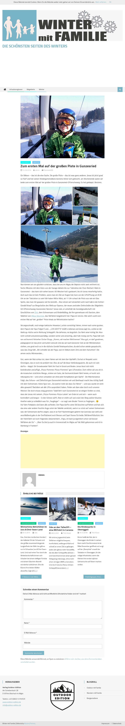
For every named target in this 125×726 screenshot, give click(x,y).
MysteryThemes (29, 723)
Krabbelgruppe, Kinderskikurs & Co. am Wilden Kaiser (94, 577)
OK (110, 2)
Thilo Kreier (67, 533)
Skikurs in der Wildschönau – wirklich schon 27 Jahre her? (33, 577)
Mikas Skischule (37, 315)
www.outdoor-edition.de (12, 702)
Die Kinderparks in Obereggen (86, 528)
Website (27, 642)
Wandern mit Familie (94, 693)
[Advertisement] (62, 69)
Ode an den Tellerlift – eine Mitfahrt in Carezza (61, 528)
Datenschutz (117, 723)
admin (37, 170)
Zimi (36, 312)
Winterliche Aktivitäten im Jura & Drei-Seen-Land (34, 528)
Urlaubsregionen (15, 89)
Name (27, 623)
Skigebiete (31, 89)
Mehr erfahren (100, 2)
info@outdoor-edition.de (12, 705)
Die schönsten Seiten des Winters (34, 46)
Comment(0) (48, 170)
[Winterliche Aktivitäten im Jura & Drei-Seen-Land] (34, 506)
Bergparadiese (92, 698)
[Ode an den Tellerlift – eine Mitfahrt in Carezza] (62, 509)
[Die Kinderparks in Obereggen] (91, 506)
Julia (35, 532)
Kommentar (29, 599)
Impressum (105, 723)
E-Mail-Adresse (30, 632)
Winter (41, 89)
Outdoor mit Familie (94, 687)
